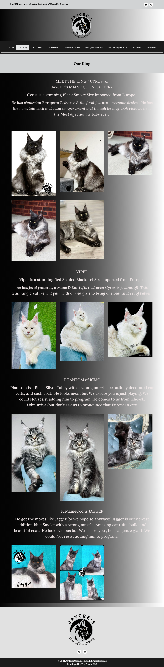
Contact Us (151, 47)
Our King (23, 47)
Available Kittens (72, 47)
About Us (136, 47)
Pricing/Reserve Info (94, 47)
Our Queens (37, 47)
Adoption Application (117, 47)
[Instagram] (151, 5)
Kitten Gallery (54, 47)
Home (11, 47)
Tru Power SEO (89, 664)
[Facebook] (146, 5)
